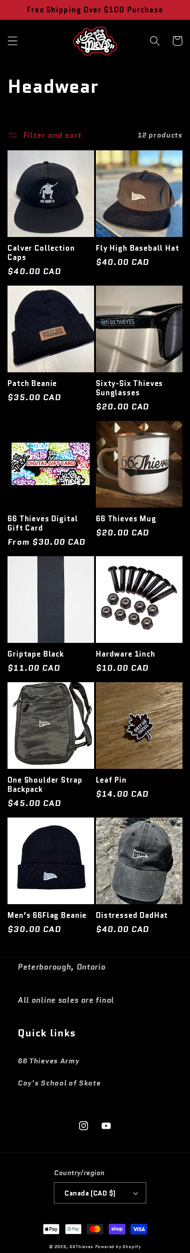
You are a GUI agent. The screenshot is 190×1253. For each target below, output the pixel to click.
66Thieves (81, 1247)
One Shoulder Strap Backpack (45, 784)
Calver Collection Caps (41, 253)
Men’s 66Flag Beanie (47, 915)
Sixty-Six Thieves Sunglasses (129, 388)
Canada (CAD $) (90, 1193)
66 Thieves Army (48, 1061)
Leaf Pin (111, 780)
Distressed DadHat (132, 915)
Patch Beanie (32, 383)
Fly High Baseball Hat (137, 248)
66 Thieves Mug (126, 518)
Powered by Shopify (118, 1247)
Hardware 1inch (126, 654)
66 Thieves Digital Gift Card (43, 523)
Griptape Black (36, 654)
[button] (12, 41)
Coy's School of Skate (59, 1083)
